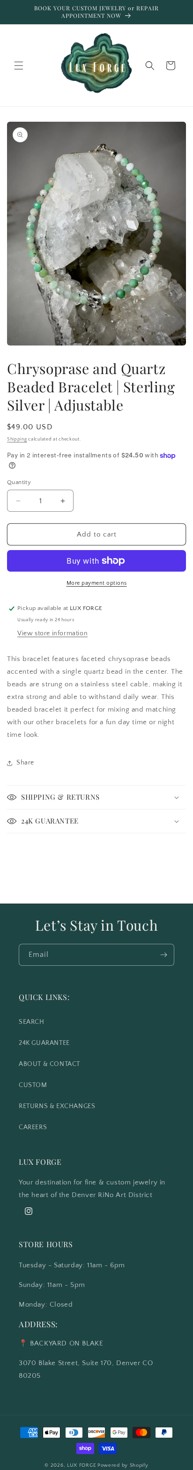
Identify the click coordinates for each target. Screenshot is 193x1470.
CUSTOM (33, 1085)
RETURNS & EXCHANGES (57, 1106)
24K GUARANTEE (44, 1043)
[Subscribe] (163, 955)
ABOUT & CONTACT (49, 1064)
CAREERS (33, 1127)
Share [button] (25, 762)
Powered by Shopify (122, 1465)
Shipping (17, 439)
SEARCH (32, 1022)
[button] (18, 65)
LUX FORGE (81, 1465)
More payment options (97, 583)
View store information (52, 633)
